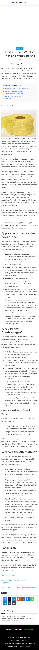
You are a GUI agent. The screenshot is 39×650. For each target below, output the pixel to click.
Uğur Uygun (17, 64)
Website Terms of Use (28, 643)
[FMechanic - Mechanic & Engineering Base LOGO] (19, 2)
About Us (21, 646)
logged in (12, 616)
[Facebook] (5, 599)
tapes (9, 593)
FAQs (15, 646)
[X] (9, 599)
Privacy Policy (15, 640)
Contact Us (29, 646)
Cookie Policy (24, 640)
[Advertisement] (19, 26)
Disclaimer (10, 646)
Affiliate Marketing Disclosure (12, 643)
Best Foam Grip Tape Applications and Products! (18, 588)
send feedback (28, 629)
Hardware (19, 48)
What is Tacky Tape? (8, 575)
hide (19, 85)
